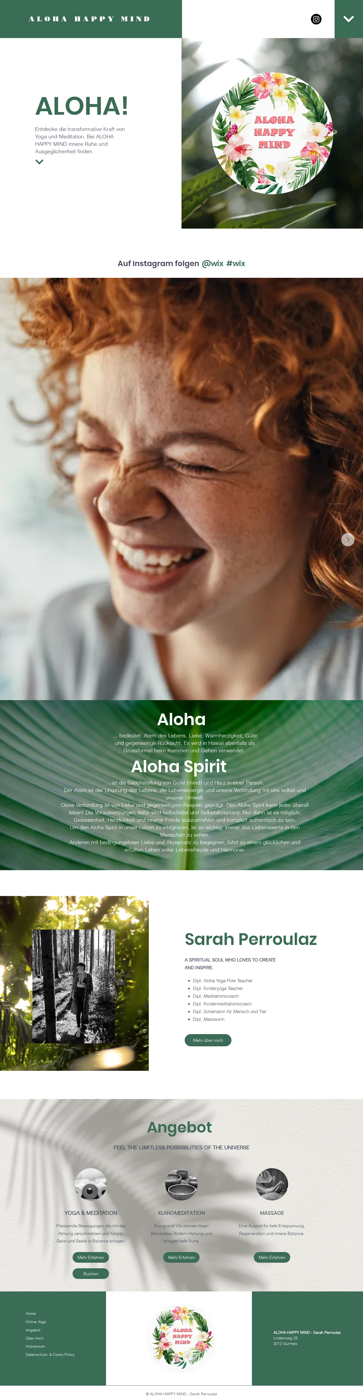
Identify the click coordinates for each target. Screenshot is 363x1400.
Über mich (35, 1338)
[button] (348, 19)
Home (31, 1313)
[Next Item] (347, 539)
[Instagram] (316, 19)
